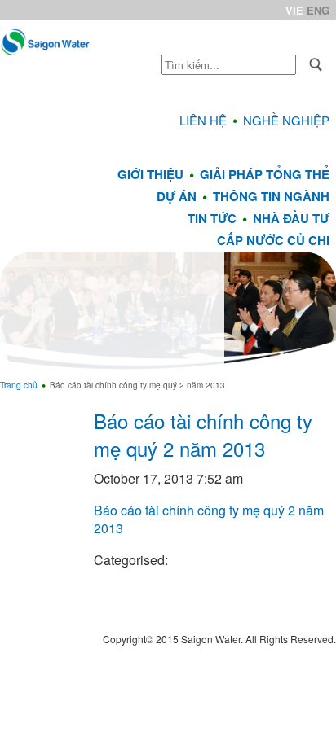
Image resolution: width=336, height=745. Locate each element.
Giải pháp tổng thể (264, 174)
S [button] (316, 64)
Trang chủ (19, 385)
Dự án (177, 196)
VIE (294, 10)
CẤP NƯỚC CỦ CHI (273, 240)
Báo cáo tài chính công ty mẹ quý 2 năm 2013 (203, 434)
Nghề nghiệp (286, 120)
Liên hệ (203, 120)
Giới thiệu (150, 174)
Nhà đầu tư (291, 218)
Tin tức (212, 218)
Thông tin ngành (271, 196)
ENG (318, 10)
